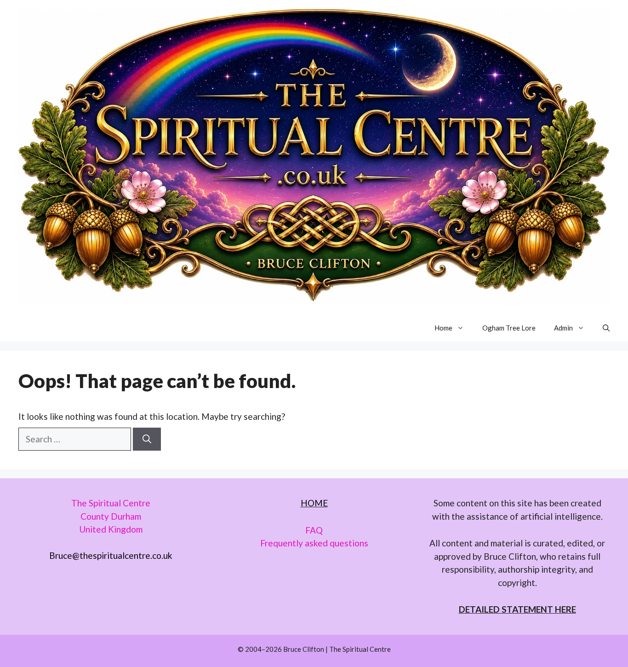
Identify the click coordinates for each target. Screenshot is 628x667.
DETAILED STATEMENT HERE (517, 609)
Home (443, 328)
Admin (563, 328)
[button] (606, 328)
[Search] (147, 439)
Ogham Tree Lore (509, 328)
